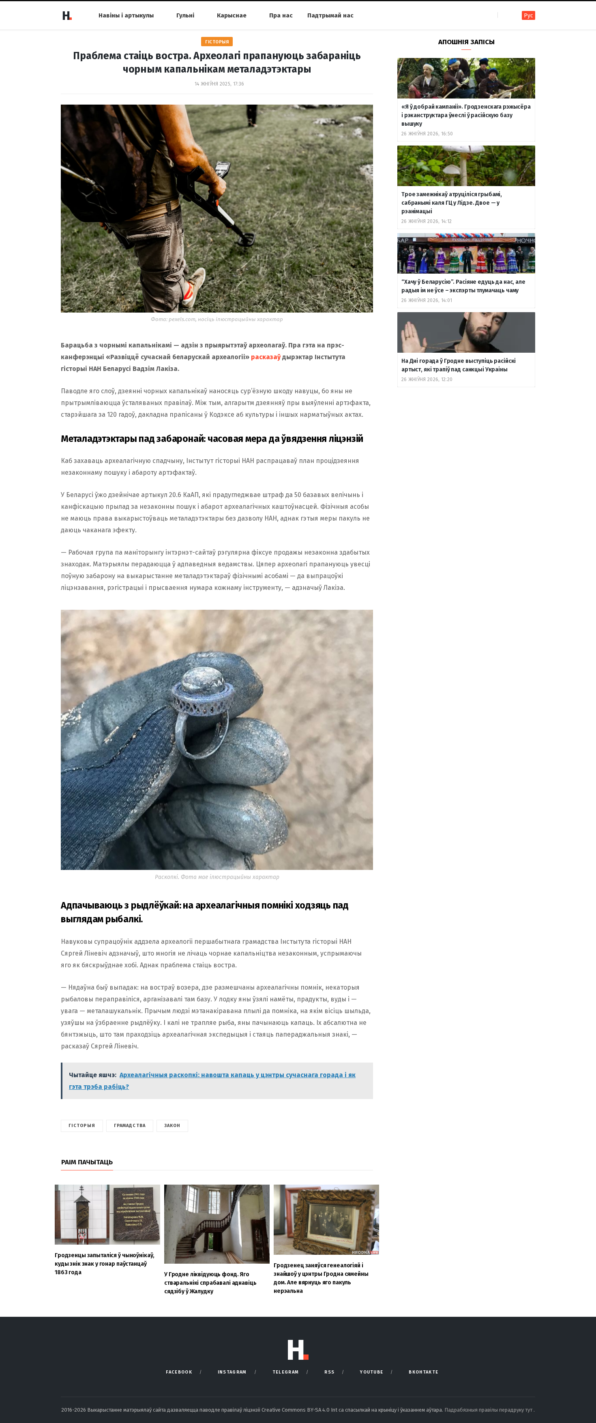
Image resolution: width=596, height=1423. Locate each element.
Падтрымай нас (330, 15)
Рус (528, 15)
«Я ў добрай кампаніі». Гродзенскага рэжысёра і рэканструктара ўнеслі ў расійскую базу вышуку (466, 115)
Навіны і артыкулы (126, 15)
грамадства (130, 1125)
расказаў (266, 357)
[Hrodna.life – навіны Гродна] (67, 15)
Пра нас (281, 15)
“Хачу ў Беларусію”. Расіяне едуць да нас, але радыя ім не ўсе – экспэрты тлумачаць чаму (463, 286)
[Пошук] (504, 15)
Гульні (185, 15)
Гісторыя (217, 42)
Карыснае (232, 15)
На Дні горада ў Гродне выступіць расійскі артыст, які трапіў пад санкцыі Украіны (458, 365)
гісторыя (82, 1125)
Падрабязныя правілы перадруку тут (489, 1410)
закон (172, 1125)
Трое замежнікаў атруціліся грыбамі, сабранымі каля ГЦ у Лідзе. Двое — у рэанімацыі (451, 203)
